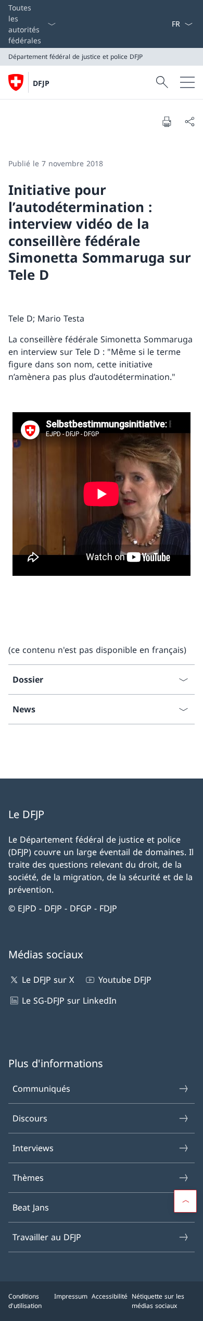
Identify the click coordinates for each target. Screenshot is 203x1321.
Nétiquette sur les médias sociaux (158, 1301)
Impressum (70, 1296)
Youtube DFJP (124, 979)
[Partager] (189, 121)
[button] (185, 1201)
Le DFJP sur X (48, 979)
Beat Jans (30, 1207)
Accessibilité (110, 1296)
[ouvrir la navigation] (187, 82)
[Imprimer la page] (166, 121)
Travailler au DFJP (46, 1237)
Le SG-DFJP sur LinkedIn (69, 1000)
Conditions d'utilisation (25, 1301)
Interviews (33, 1148)
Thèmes (28, 1177)
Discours (29, 1118)
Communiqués (41, 1088)
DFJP (41, 83)
